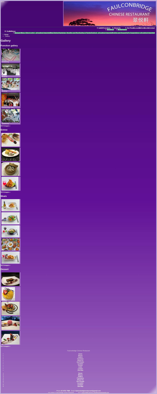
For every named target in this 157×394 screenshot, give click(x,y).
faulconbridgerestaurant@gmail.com (88, 391)
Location (138, 28)
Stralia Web (84, 392)
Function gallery (9, 45)
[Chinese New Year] (10, 105)
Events (143, 28)
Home (9, 31)
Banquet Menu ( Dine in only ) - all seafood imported (32, 33)
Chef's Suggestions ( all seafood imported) (140, 33)
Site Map (80, 370)
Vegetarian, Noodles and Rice (69, 33)
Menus (13, 31)
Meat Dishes (54, 33)
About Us (117, 28)
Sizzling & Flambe (85, 33)
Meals (4, 196)
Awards (124, 29)
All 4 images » (5, 192)
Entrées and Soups (118, 33)
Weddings (110, 29)
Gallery (100, 28)
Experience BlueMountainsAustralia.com (98, 392)
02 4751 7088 (65, 391)
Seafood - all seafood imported (101, 33)
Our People (131, 28)
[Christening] (10, 60)
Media (120, 29)
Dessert (5, 269)
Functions (106, 28)
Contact (152, 28)
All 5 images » (5, 126)
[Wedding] (10, 75)
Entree (4, 130)
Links (147, 28)
